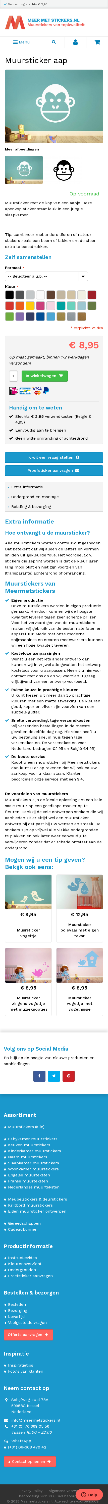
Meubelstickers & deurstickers (37, 1199)
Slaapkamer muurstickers (33, 1163)
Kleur (10, 286)
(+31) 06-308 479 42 (27, 1447)
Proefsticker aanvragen (50, 470)
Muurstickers (21, 1127)
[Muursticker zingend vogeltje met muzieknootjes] (28, 965)
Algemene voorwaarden (69, 1491)
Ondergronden (22, 1270)
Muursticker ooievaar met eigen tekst (80, 930)
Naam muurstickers (27, 1157)
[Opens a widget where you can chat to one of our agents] (89, 1495)
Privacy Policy (30, 1491)
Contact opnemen (29, 1461)
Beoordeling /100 (54, 1496)
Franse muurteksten (28, 1181)
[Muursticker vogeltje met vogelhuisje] (80, 965)
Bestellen (17, 1305)
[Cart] (97, 42)
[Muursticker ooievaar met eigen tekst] (80, 892)
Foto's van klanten (25, 1371)
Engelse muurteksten (29, 1175)
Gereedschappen (24, 1223)
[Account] (75, 42)
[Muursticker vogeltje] (28, 892)
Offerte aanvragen (25, 1334)
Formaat (13, 267)
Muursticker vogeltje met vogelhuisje (79, 1004)
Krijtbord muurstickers (30, 1205)
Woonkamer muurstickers (33, 1169)
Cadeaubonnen (22, 1229)
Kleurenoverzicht (24, 1264)
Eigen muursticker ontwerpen (37, 1211)
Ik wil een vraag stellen (51, 457)
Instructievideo (22, 1258)
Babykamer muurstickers (33, 1139)
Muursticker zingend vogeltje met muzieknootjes (28, 1004)
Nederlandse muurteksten (34, 1187)
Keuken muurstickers (29, 1145)
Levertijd (16, 1317)
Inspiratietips (20, 1365)
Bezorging (17, 1311)
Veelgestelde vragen (27, 1323)
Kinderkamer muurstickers (34, 1151)
